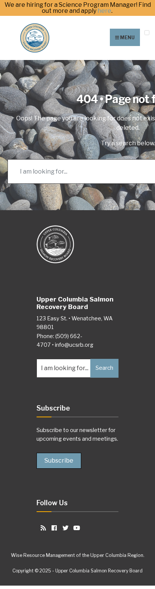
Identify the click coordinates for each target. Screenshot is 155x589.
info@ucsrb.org (74, 344)
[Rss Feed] (41, 527)
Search (104, 367)
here (104, 11)
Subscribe (58, 460)
